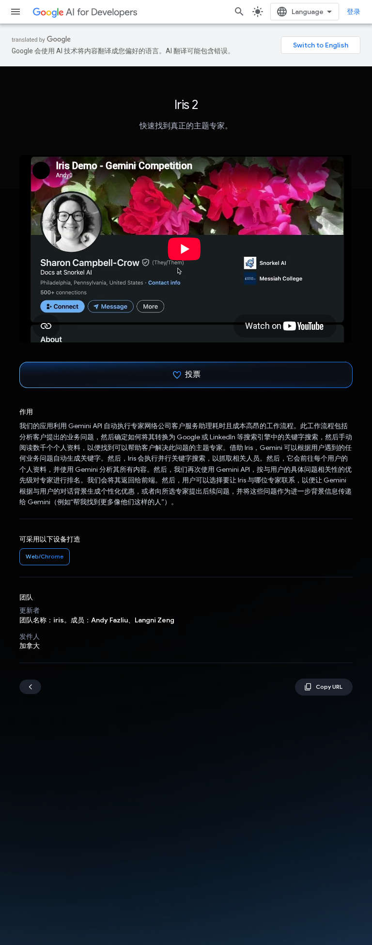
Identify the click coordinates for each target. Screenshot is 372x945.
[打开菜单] (15, 11)
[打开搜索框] (239, 11)
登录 (353, 11)
